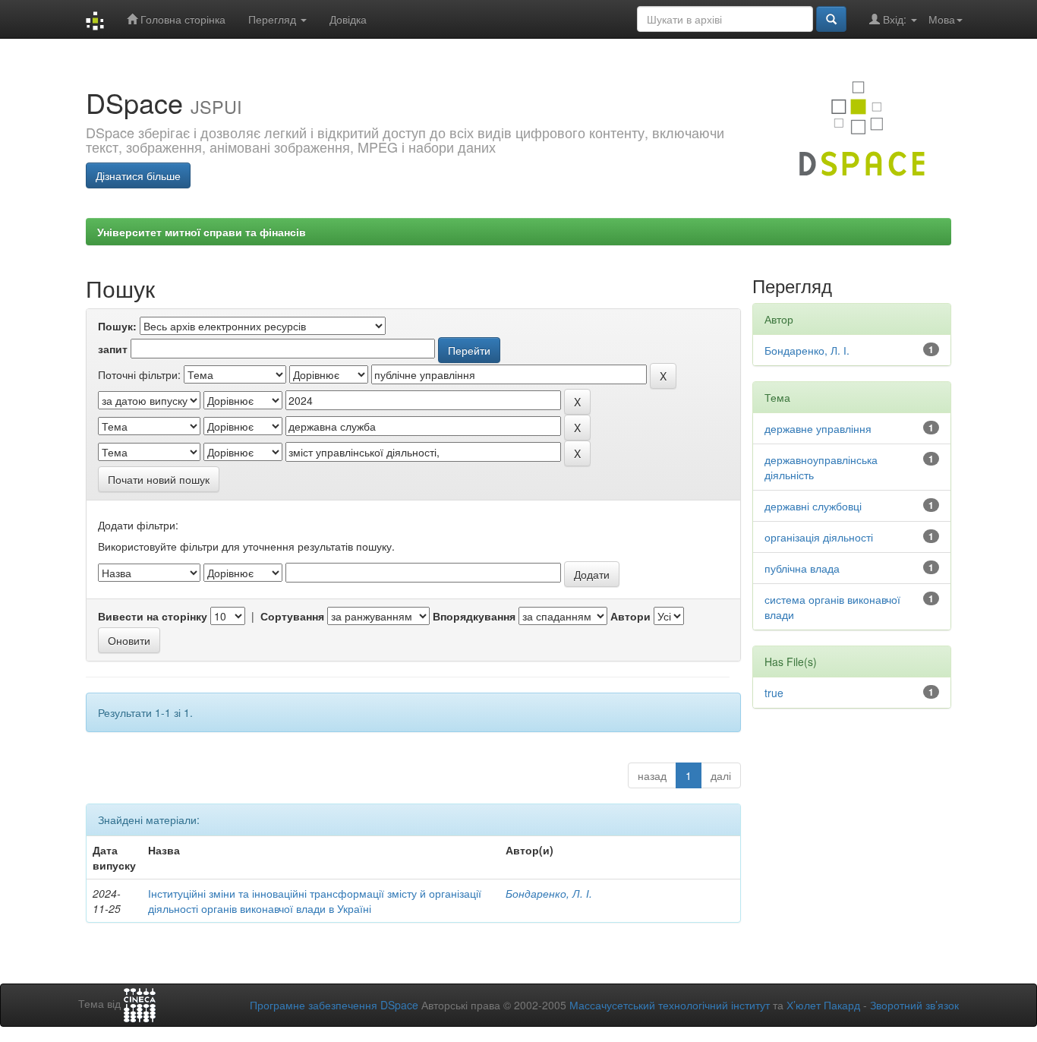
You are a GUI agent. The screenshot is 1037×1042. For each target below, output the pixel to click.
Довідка (348, 19)
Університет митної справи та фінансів (201, 231)
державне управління (818, 428)
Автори (630, 616)
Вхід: (894, 19)
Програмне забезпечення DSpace (334, 1004)
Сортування (292, 616)
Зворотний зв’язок (914, 1004)
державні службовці (813, 505)
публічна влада (802, 568)
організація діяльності (818, 537)
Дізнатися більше (138, 175)
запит (113, 348)
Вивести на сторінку (152, 616)
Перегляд (273, 19)
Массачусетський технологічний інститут (669, 1004)
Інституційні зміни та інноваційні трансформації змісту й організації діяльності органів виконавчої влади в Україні (314, 901)
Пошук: (117, 325)
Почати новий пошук (159, 479)
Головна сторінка (181, 19)
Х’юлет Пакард (823, 1004)
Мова (941, 19)
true (773, 692)
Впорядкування (474, 616)
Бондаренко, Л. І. (549, 893)
